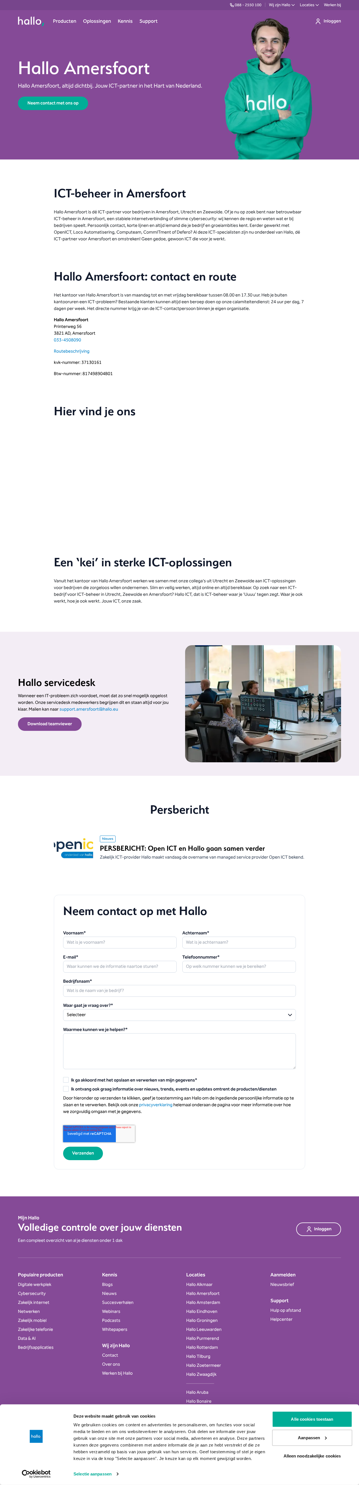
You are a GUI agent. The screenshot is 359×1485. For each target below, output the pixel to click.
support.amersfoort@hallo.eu (88, 709)
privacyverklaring (155, 1104)
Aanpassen (309, 1437)
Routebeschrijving (71, 351)
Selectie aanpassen (92, 1474)
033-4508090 (67, 340)
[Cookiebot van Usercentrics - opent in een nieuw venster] (36, 1474)
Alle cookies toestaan (312, 1419)
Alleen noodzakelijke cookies (312, 1456)
